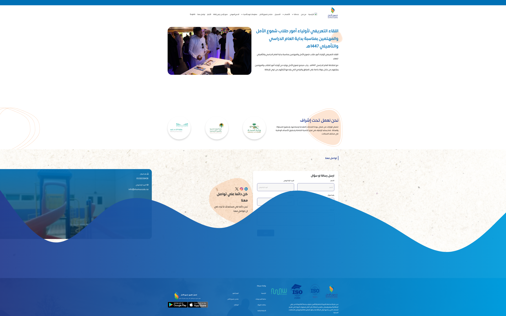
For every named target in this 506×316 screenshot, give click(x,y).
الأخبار (209, 14)
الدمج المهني (234, 14)
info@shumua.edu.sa (138, 189)
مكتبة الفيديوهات (261, 299)
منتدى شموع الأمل (266, 14)
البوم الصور (236, 293)
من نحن (303, 14)
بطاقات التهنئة (262, 304)
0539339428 (142, 178)
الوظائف (236, 304)
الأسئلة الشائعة (261, 310)
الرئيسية (311, 14)
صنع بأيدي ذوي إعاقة (220, 14)
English (192, 14)
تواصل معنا (201, 14)
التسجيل (277, 14)
